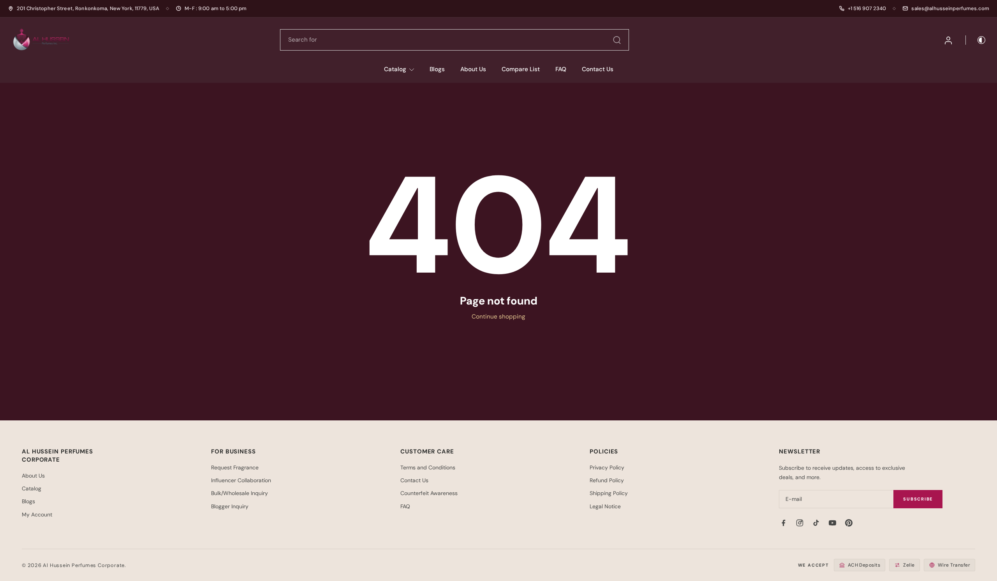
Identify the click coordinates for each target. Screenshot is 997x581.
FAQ (560, 69)
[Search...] (616, 40)
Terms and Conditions (427, 467)
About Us (473, 69)
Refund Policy (607, 480)
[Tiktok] (816, 522)
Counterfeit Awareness (429, 493)
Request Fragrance (235, 467)
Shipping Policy (609, 493)
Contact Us (597, 69)
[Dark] (976, 40)
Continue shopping (498, 316)
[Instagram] (799, 522)
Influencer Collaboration (241, 480)
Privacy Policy (607, 467)
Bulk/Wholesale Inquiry (239, 493)
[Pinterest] (848, 522)
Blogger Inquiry (229, 506)
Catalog (395, 69)
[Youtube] (832, 522)
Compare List (521, 69)
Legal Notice (605, 506)
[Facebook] (783, 522)
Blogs (437, 69)
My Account (37, 514)
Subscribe (918, 499)
